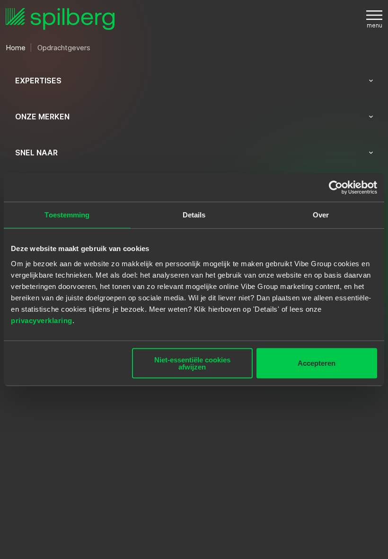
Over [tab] (321, 215)
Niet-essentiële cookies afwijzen (192, 362)
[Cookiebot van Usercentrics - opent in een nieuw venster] (335, 187)
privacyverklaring (41, 320)
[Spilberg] (60, 19)
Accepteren (316, 363)
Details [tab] (194, 215)
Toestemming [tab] (66, 215)
